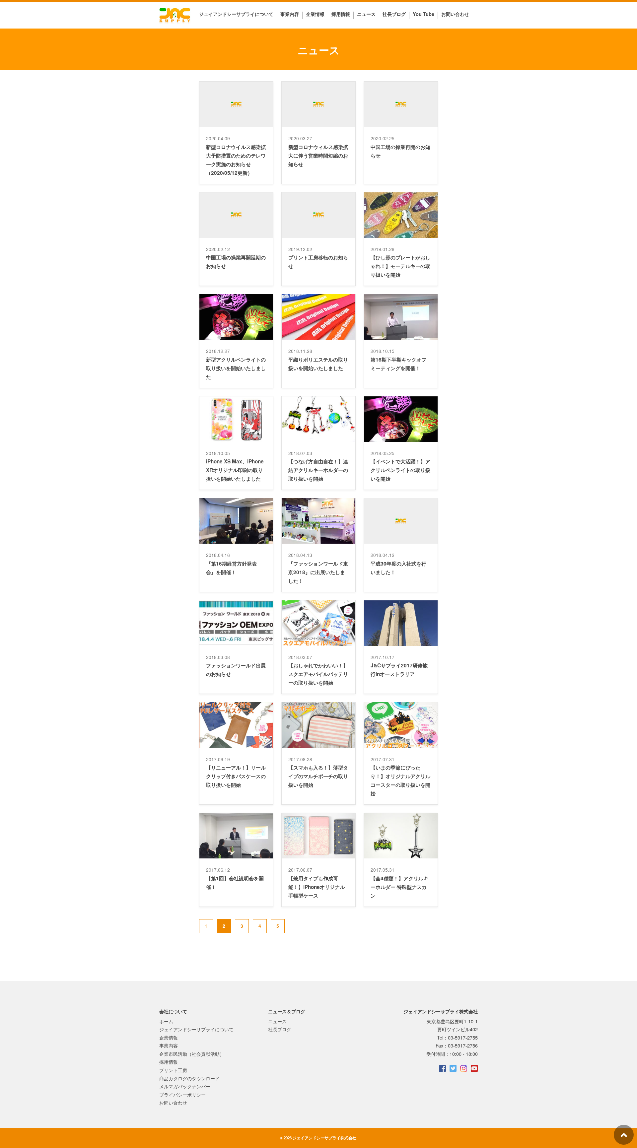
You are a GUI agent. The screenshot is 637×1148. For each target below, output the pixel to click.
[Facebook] (442, 1068)
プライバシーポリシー (182, 1094)
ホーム (166, 1021)
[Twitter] (453, 1068)
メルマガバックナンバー (184, 1086)
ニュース (366, 14)
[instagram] (463, 1068)
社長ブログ (394, 14)
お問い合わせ (455, 14)
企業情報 (315, 14)
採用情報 (340, 14)
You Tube (423, 14)
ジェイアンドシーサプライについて (236, 14)
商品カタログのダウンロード (189, 1078)
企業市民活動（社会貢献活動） (191, 1053)
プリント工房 (173, 1069)
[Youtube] (474, 1068)
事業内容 (289, 14)
